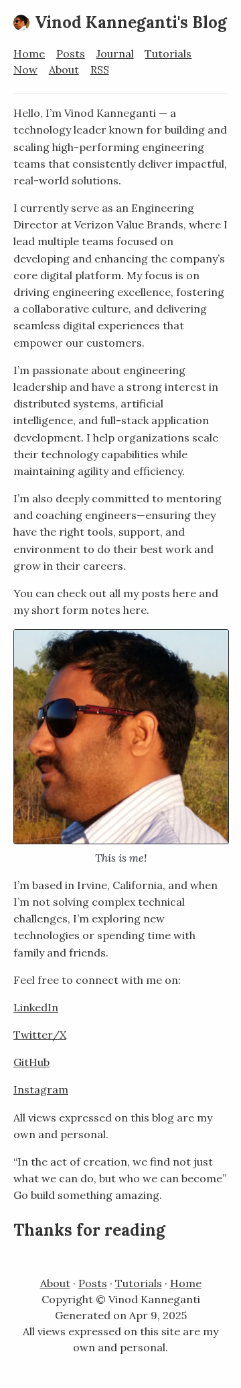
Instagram (40, 1089)
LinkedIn (35, 1007)
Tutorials (168, 53)
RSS (99, 69)
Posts (70, 53)
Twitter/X (39, 1034)
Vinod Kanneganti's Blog (131, 22)
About (64, 69)
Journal (115, 53)
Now (25, 69)
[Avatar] (21, 23)
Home (29, 53)
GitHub (31, 1062)
